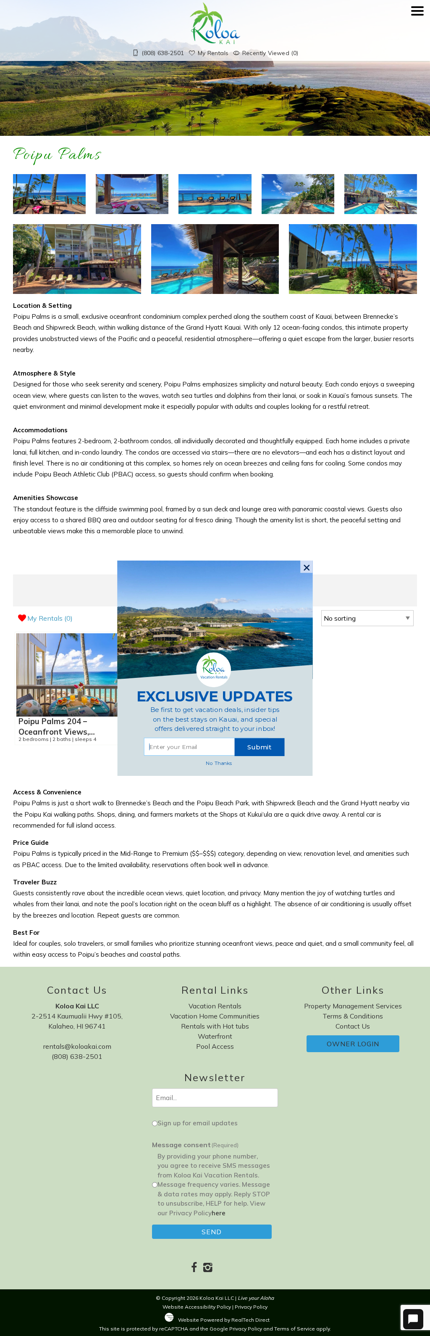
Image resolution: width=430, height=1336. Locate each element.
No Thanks (219, 762)
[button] (215, 719)
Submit (259, 747)
